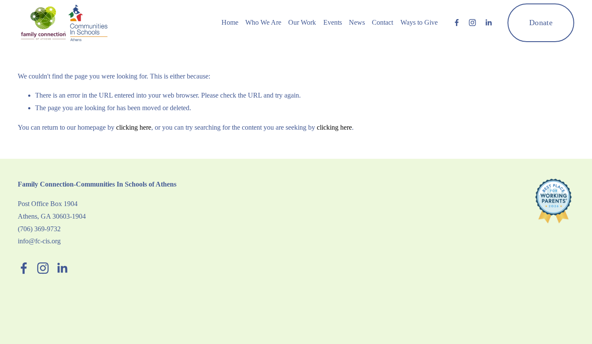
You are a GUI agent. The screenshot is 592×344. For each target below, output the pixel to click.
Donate (541, 22)
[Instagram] (472, 22)
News (357, 22)
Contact (382, 22)
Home (229, 22)
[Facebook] (456, 22)
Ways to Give (419, 22)
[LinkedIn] (488, 22)
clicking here (133, 127)
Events (332, 22)
